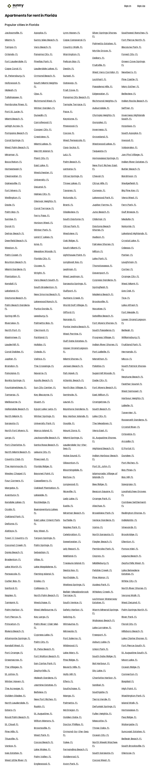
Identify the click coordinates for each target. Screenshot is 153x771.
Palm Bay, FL (12, 212)
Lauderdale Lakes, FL (46, 68)
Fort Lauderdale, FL (16, 61)
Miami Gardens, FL (15, 269)
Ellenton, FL (127, 541)
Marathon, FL (99, 359)
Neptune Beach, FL (132, 376)
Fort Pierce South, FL (133, 645)
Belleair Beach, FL (131, 738)
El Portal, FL (128, 448)
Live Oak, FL (128, 290)
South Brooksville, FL (133, 746)
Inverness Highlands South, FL (133, 116)
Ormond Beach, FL (44, 75)
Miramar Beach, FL (74, 513)
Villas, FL (38, 559)
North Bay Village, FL (75, 387)
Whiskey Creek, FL (102, 591)
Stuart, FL (39, 402)
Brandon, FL (11, 366)
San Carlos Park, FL (45, 663)
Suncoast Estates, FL (133, 731)
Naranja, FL (69, 319)
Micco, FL (126, 359)
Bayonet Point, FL (44, 473)
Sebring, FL (69, 617)
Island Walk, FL (129, 703)
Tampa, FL (11, 47)
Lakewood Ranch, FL (45, 301)
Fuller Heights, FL (102, 713)
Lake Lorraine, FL (101, 627)
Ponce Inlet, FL (129, 548)
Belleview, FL (128, 93)
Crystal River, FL (130, 427)
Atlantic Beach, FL (73, 380)
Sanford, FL (11, 588)
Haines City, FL (42, 194)
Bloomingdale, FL (72, 470)
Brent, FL (68, 204)
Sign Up (141, 5)
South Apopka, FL (131, 133)
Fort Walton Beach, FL (46, 656)
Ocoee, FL (39, 265)
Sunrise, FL (11, 219)
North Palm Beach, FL (46, 595)
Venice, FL (10, 746)
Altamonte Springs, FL (17, 638)
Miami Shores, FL (72, 359)
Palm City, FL (41, 642)
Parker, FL (127, 255)
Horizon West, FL (43, 222)
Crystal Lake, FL (130, 240)
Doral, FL (10, 226)
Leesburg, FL (41, 316)
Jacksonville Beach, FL (47, 437)
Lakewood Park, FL (103, 197)
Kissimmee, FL (13, 337)
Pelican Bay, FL (71, 61)
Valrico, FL (40, 359)
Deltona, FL (11, 523)
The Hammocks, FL (16, 466)
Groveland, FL (100, 136)
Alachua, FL (98, 505)
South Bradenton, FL (45, 287)
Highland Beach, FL (103, 448)
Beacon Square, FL (103, 491)
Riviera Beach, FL (14, 631)
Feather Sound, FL (131, 384)
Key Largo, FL (41, 617)
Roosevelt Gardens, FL (134, 419)
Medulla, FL (127, 219)
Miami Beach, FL (14, 118)
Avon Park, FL (70, 763)
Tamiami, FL (11, 602)
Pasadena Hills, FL (102, 86)
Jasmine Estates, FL (45, 685)
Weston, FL (11, 247)
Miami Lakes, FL (42, 144)
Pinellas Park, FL (43, 61)
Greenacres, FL (13, 660)
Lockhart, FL (99, 79)
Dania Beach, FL (14, 552)
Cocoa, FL (68, 133)
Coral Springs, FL (14, 140)
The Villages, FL (13, 667)
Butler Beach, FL (130, 169)
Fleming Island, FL (44, 574)
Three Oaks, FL (100, 728)
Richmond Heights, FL (104, 101)
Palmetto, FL (70, 703)
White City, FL (129, 581)
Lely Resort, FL (71, 548)
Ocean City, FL (100, 735)
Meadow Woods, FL (45, 251)
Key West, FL (41, 531)
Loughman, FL (129, 262)
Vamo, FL (97, 527)
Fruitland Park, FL (131, 344)
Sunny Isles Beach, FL (46, 40)
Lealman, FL (69, 269)
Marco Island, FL (43, 430)
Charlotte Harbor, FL (104, 677)
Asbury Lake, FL (101, 642)
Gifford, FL (69, 312)
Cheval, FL (98, 176)
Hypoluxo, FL (128, 126)
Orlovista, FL (128, 434)
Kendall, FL (11, 283)
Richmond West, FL (45, 101)
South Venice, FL (72, 602)
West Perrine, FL (72, 333)
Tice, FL (125, 298)
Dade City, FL (99, 380)
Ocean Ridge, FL (130, 667)
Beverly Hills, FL (71, 667)
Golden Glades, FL (15, 695)
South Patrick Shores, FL (133, 367)
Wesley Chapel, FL (15, 473)
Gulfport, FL (69, 290)
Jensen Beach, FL (73, 366)
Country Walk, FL (72, 47)
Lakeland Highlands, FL (134, 233)
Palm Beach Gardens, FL (17, 306)
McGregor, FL (71, 710)
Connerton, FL (129, 674)
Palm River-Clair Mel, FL (46, 625)
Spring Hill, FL (12, 316)
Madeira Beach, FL (102, 294)
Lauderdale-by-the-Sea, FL (75, 446)
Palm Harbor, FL (14, 609)
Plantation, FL (12, 276)
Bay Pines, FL (128, 470)
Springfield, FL (100, 287)
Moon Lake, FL (129, 660)
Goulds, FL (69, 423)
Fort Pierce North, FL (133, 40)
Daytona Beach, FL (15, 298)
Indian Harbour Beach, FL (105, 457)
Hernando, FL (129, 351)
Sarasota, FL (12, 423)
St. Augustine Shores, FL (104, 439)
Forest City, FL (129, 54)
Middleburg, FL (100, 563)
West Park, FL (41, 735)
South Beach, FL (101, 409)
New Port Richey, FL (45, 699)
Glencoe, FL (128, 753)
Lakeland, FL (12, 290)
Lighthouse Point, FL (74, 255)
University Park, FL (44, 423)
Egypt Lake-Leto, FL (45, 409)
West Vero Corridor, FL (105, 72)
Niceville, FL (69, 491)
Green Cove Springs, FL (133, 63)
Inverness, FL (99, 129)
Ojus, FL (38, 93)
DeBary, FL (98, 58)
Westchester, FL (43, 172)
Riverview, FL (12, 323)
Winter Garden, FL (44, 108)
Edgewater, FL (100, 93)
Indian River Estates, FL (134, 161)
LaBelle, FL (127, 405)
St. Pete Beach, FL (44, 649)
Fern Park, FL (128, 204)
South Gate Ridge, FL (104, 656)
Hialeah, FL (11, 90)
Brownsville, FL (42, 728)
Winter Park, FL (42, 230)
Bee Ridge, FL (99, 484)
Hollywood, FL (12, 83)
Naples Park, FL (72, 527)
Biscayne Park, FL (131, 47)
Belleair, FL (127, 330)
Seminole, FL (70, 394)
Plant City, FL (41, 158)
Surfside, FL (69, 520)
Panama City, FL (43, 54)
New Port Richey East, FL (105, 167)
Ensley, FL (39, 581)
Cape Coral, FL (13, 68)
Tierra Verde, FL (101, 699)
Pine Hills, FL (11, 731)
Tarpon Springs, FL (44, 538)
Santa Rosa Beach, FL (46, 445)
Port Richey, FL (129, 462)
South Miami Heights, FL (46, 84)
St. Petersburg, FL (15, 75)
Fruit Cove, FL (70, 90)
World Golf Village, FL (75, 305)
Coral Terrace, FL (44, 208)
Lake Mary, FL (70, 652)
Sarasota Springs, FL (74, 283)
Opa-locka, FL (71, 147)
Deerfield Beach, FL (16, 240)
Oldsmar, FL (99, 219)
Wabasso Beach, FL (103, 620)
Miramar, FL (11, 154)
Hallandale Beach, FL (17, 409)
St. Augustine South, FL (134, 652)
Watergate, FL (129, 724)
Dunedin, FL (40, 115)
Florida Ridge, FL (43, 466)
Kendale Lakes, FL (15, 502)
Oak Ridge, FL (70, 240)
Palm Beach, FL (72, 161)
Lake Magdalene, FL (45, 566)
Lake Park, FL (99, 258)
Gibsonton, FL (71, 462)
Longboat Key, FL (73, 262)
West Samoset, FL (131, 391)
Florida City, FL (42, 258)
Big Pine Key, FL (130, 190)
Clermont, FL (41, 330)
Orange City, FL (130, 276)
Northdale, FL (70, 577)
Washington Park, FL (133, 695)
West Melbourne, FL (45, 609)
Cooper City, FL (43, 129)
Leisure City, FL (42, 452)
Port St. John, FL (101, 466)
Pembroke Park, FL (103, 548)
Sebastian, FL (41, 552)
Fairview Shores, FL (103, 244)
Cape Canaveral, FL (74, 40)
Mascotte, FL (99, 720)
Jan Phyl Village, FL (132, 154)
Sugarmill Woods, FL (103, 373)
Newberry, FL (129, 72)
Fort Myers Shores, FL (104, 323)
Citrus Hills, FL (100, 183)
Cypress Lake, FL (43, 634)
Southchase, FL (71, 688)
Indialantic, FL (129, 520)
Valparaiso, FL (129, 147)
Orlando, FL (11, 54)
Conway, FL (98, 190)
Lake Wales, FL (42, 749)
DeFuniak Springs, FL (104, 706)
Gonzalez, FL (99, 122)
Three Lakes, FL (72, 183)
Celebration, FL (72, 534)
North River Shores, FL (134, 588)
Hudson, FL (98, 237)
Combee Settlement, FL (133, 503)
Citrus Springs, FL (73, 176)
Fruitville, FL (98, 65)
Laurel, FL (68, 402)
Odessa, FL (127, 247)
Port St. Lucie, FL (14, 111)
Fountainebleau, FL (15, 387)
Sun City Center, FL (45, 387)
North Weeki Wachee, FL (105, 744)
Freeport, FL (99, 634)
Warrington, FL (71, 54)
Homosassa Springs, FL (105, 158)
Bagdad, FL (127, 681)
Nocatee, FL (99, 308)
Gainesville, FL (13, 183)
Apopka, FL (40, 32)
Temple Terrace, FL (74, 104)
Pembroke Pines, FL (16, 104)
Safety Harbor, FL (73, 609)
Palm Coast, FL (13, 255)
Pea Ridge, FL (128, 717)
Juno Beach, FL (101, 212)
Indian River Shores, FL (105, 344)
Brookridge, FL (129, 534)
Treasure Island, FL (74, 563)
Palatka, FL (98, 366)
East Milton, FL (100, 394)
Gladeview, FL (71, 212)
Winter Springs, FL (44, 416)
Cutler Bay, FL (12, 581)
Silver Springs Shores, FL (104, 34)
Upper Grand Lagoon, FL (75, 349)
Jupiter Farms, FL (102, 204)
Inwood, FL (127, 140)
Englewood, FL (42, 763)
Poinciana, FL (12, 373)
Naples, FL (10, 595)
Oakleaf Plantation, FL (46, 488)
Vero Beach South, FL (46, 280)
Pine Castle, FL (129, 79)
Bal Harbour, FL (101, 663)
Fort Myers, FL (13, 190)
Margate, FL (11, 488)
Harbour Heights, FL (132, 398)
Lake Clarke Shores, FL (134, 638)
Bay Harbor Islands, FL (75, 416)
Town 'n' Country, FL (16, 538)
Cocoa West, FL (101, 760)
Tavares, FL (69, 190)
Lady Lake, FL (70, 498)
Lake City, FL (99, 416)
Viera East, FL (100, 430)
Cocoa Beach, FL (43, 742)
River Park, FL (129, 617)
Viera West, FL (129, 197)
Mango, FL (69, 695)
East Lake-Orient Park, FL (47, 521)
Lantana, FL (69, 169)
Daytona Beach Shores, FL (101, 228)
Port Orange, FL (14, 652)
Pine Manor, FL (100, 577)
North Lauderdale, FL (17, 703)
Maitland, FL (70, 556)
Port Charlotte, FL (15, 445)
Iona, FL (38, 244)
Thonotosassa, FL (102, 265)
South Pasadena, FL (103, 330)
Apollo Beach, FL (43, 380)
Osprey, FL (98, 556)
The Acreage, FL (14, 688)
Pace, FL (67, 111)
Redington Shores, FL (133, 513)
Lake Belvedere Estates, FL (130, 572)
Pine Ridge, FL (70, 660)
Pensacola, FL (12, 574)
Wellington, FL (13, 197)
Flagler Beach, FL (102, 541)
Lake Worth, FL (13, 566)
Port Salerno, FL (72, 638)
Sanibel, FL (98, 685)
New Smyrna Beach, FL (47, 294)
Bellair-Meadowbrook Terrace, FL (76, 593)
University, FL (41, 179)
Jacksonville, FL (14, 32)
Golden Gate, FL (72, 717)
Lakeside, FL (40, 495)
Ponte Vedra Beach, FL (76, 326)
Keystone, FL (70, 118)
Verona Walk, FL (130, 595)
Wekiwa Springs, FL (74, 584)
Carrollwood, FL (43, 122)
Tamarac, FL (12, 394)
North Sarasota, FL (103, 534)
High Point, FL (129, 688)
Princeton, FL (12, 624)
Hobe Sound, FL (72, 455)
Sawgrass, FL (128, 484)
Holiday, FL (40, 344)
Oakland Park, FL (14, 516)
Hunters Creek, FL (73, 298)
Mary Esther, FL (130, 86)
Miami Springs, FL (73, 437)
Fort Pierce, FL (13, 617)
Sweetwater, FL (72, 541)
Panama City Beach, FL (76, 97)
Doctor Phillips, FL (73, 724)
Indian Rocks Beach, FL (134, 101)
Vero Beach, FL (42, 47)
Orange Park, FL (101, 498)
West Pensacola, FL (74, 140)
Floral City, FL (129, 624)
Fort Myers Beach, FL (104, 387)
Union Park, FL (100, 649)
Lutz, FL (67, 154)
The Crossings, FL (44, 366)
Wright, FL (39, 273)
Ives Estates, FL (13, 753)
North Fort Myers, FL (16, 430)
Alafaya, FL (11, 531)
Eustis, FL (68, 505)
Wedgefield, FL (129, 183)
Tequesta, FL (99, 151)
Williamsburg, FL (130, 337)
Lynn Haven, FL (71, 32)
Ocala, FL (10, 509)
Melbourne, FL (13, 402)
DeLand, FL (40, 187)
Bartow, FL (69, 477)
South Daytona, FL (73, 219)
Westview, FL (70, 233)
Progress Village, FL (103, 337)
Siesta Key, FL (70, 570)
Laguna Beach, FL (131, 556)
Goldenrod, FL (71, 756)
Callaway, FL (41, 588)
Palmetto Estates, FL (104, 43)
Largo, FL (10, 437)
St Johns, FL (11, 674)
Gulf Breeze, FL (130, 212)
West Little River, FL (16, 760)
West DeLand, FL (130, 602)
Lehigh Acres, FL (14, 126)
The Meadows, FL (102, 423)
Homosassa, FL (130, 710)
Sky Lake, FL (99, 670)
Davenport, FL (100, 273)
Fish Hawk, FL (70, 373)
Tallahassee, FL (13, 97)
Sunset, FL (68, 75)
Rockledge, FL (42, 502)
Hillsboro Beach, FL (132, 631)
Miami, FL (10, 40)
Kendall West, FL (14, 645)
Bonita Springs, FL (15, 380)
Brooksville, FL (100, 301)
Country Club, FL (14, 459)
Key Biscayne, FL (43, 394)
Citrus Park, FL (71, 226)
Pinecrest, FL (41, 459)
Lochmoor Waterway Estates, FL (104, 600)
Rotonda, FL (69, 197)
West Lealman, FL (73, 276)
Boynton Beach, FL (15, 262)
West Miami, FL (130, 283)
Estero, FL (10, 710)
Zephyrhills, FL (42, 670)
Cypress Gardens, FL (104, 280)
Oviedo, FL (40, 351)
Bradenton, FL (13, 559)
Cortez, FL (127, 269)
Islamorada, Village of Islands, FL (104, 475)
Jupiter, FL (11, 359)
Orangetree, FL (101, 402)
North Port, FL (13, 330)
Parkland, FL (41, 337)
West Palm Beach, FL (17, 147)
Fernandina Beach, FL (75, 749)
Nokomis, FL (128, 226)
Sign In (127, 5)
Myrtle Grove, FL (101, 50)
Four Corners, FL (14, 480)
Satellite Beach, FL (102, 316)
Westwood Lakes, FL (103, 144)
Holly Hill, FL (69, 674)
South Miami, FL (72, 247)
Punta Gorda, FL (43, 308)
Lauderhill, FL (12, 344)
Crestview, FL (41, 136)
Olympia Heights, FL (103, 115)
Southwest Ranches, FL (134, 32)
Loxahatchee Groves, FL (133, 493)
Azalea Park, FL (101, 584)
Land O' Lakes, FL (43, 237)
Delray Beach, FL (14, 233)
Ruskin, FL (39, 706)
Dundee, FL (127, 455)
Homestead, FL (13, 169)
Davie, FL (10, 204)
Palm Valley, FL (42, 756)
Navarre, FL (40, 373)
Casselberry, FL (43, 480)
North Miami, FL (13, 416)
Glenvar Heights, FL (45, 201)
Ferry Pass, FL (42, 215)
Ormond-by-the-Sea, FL (76, 733)
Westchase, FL (42, 602)
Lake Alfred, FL (129, 305)
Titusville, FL (11, 738)
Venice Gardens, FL (103, 520)
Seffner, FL (127, 108)
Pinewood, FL (70, 126)
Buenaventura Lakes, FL (46, 511)
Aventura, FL (12, 495)
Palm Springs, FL (43, 545)
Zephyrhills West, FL (132, 563)
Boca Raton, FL (13, 161)
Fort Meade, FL (130, 312)
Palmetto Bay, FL (43, 323)
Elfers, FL (68, 681)
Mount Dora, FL (71, 430)
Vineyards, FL (129, 527)
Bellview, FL (40, 692)
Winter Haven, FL (14, 681)
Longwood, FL (70, 484)
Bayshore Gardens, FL (75, 409)
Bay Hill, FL (127, 477)
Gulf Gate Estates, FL (75, 341)
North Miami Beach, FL (17, 452)
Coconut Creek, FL (15, 545)
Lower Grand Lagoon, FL (133, 321)
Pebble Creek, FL (102, 570)
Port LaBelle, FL (101, 351)
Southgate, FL (100, 692)
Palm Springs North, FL (134, 609)
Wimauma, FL (70, 624)
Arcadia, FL (127, 441)
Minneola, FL (70, 631)
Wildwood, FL (70, 645)
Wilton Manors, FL (44, 720)
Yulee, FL (68, 742)
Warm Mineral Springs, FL (105, 611)
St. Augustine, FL (43, 713)
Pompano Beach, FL (16, 133)
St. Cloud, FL (11, 724)
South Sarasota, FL (103, 753)
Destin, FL (68, 68)
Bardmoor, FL (129, 176)
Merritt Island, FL (43, 151)
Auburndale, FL (100, 108)
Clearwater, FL (13, 176)
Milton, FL (97, 251)
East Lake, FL (41, 165)
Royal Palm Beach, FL (17, 717)
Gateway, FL (70, 83)
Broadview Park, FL (103, 513)
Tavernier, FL (128, 412)
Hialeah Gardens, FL (45, 677)
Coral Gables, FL (14, 351)
